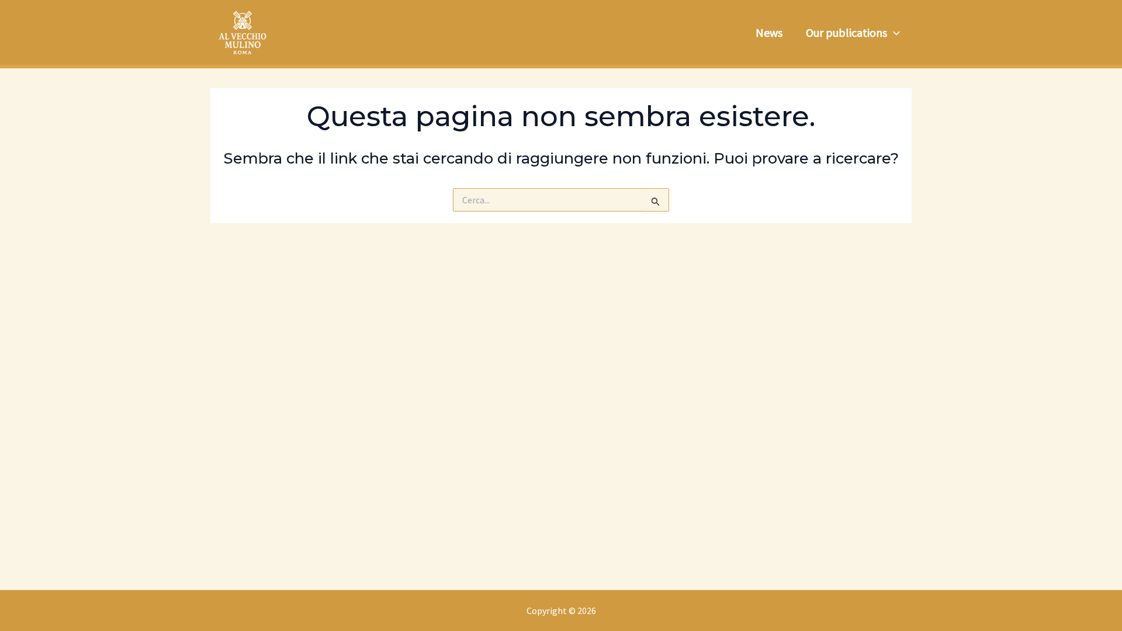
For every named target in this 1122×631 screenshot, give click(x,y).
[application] (893, 32)
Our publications (846, 32)
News (769, 32)
